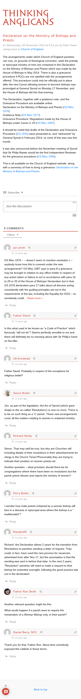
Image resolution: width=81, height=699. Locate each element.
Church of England (32, 49)
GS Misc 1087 (45, 122)
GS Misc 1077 (30, 114)
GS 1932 (22, 133)
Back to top (40, 689)
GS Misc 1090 (46, 156)
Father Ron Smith (24, 591)
